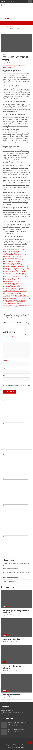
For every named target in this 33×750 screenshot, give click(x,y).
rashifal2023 (21, 300)
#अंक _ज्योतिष (17, 286)
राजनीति (4, 606)
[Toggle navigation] (3, 23)
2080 (11, 300)
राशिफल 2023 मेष (16, 305)
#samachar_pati (22, 280)
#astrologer (6, 256)
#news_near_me (24, 268)
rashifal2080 (6, 302)
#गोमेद (16, 290)
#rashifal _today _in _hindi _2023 (11, 278)
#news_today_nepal (23, 270)
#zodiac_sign (9, 286)
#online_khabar (7, 271)
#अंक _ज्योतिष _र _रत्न (8, 288)
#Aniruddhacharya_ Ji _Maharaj (19, 254)
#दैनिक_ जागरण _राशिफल (16, 293)
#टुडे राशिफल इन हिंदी (21, 291)
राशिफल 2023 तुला (7, 303)
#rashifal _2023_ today (9, 276)
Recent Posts (7, 719)
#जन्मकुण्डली (27, 290)
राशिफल (4, 54)
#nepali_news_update (9, 268)
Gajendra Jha (15, 63)
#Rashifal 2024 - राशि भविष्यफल (10, 280)
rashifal (16, 300)
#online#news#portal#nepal (10, 275)
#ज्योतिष (5, 291)
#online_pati (23, 271)
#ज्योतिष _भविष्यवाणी (12, 291)
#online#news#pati (8, 273)
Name (5, 360)
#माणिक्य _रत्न (25, 297)
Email (4, 368)
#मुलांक (4, 298)
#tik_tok (17, 281)
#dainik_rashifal (16, 258)
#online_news (15, 271)
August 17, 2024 (7, 63)
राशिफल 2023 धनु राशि (16, 303)
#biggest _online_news (15, 256)
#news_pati (6, 270)
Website (5, 376)
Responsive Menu (30, 1)
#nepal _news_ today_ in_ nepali (11, 263)
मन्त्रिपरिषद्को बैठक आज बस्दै (9, 581)
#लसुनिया (11, 298)
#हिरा (8, 300)
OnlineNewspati (19, 747)
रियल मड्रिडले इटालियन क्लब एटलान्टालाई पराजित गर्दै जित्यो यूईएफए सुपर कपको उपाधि (16, 316)
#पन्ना (15, 297)
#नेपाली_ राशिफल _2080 (8, 297)
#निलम (24, 295)
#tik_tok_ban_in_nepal (9, 283)
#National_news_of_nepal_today (12, 261)
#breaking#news (7, 258)
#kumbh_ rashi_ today (19, 259)
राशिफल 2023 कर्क (21, 302)
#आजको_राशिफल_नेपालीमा (8, 290)
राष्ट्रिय (4, 662)
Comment (6, 340)
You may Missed (8, 587)
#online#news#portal (19, 273)
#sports (12, 281)
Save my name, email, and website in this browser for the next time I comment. (16, 386)
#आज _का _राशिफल (18, 288)
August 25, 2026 (7, 615)
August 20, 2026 (7, 670)
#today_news (19, 283)
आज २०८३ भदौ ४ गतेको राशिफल (10, 578)
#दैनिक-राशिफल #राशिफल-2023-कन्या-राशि (12, 295)
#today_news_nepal (8, 285)
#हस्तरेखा (5, 300)
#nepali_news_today (22, 266)
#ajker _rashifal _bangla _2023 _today (13, 253)
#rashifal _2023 (23, 275)
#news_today (13, 270)
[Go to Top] (30, 742)
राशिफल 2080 (14, 307)
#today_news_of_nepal (20, 285)
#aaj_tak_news (19, 249)
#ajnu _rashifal (7, 254)
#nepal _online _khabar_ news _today (13, 264)
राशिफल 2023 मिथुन (7, 305)
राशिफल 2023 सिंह (7, 307)
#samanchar (6, 281)
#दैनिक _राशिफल (6, 293)
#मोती (7, 298)
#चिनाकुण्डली (21, 290)
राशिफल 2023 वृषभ (24, 305)
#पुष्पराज (19, 297)
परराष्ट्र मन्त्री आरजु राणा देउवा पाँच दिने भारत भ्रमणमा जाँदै (16, 323)
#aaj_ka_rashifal (10, 249)
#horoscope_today (8, 259)
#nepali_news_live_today (9, 266)
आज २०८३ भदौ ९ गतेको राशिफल (10, 569)
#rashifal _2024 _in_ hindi (22, 276)
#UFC (4, 286)
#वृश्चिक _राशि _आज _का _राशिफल (22, 298)
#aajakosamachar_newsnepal (11, 251)
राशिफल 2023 (13, 302)
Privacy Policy (21, 745)
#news (17, 268)
